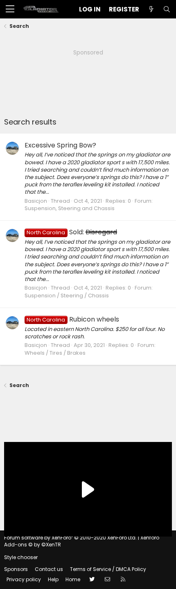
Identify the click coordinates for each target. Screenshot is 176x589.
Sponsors (16, 569)
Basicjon (36, 201)
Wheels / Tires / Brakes (55, 353)
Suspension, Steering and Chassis (70, 208)
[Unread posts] (151, 9)
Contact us (49, 569)
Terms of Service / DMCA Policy (108, 569)
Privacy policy (24, 579)
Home (72, 579)
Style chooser (21, 557)
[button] (10, 9)
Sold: (72, 232)
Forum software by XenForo (70, 537)
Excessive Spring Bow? (60, 145)
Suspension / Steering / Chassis (67, 295)
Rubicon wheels (73, 319)
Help (53, 579)
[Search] (166, 9)
